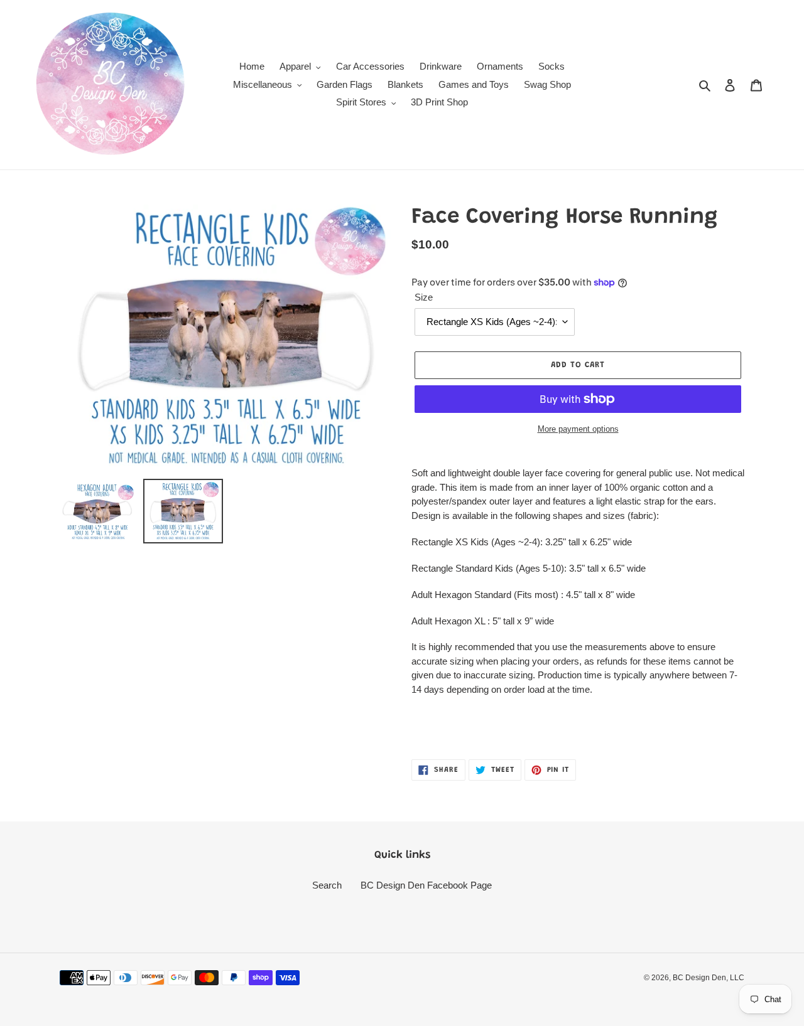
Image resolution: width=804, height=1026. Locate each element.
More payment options (578, 429)
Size (424, 297)
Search (327, 885)
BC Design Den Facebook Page (426, 885)
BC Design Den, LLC (708, 977)
